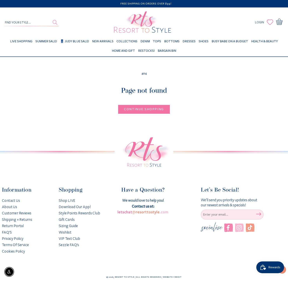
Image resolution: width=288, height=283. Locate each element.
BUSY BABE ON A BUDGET (230, 41)
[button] (280, 22)
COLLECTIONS (127, 41)
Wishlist (65, 232)
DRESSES (189, 41)
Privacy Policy (13, 239)
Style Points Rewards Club (79, 213)
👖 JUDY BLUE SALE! (74, 41)
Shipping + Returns (17, 220)
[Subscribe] (259, 214)
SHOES (203, 41)
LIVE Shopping (21, 41)
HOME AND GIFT (123, 50)
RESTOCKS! (146, 50)
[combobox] (31, 22)
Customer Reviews (16, 213)
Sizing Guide (68, 226)
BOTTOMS (171, 41)
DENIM (145, 41)
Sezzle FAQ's (69, 245)
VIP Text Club (69, 239)
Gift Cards (67, 220)
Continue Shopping (144, 109)
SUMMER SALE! (46, 41)
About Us (9, 207)
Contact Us (11, 201)
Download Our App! (75, 207)
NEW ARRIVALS (102, 41)
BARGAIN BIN (167, 50)
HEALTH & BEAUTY (264, 41)
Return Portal (13, 226)
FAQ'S (7, 232)
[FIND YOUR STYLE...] (55, 22)
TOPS (157, 41)
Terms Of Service (15, 245)
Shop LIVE (67, 201)
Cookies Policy (13, 251)
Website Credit (172, 277)
